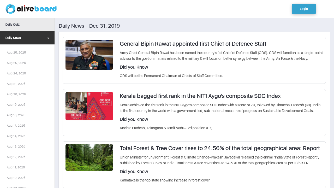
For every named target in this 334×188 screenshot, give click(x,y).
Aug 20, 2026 (16, 94)
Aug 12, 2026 (16, 157)
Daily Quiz (12, 24)
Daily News (13, 38)
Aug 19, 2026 (16, 105)
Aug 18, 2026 (16, 115)
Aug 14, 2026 (16, 136)
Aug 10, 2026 (16, 178)
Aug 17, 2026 (16, 125)
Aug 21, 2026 (16, 84)
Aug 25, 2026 (16, 63)
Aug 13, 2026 (16, 146)
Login (304, 9)
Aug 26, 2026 (16, 52)
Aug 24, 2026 (16, 73)
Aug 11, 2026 (16, 167)
